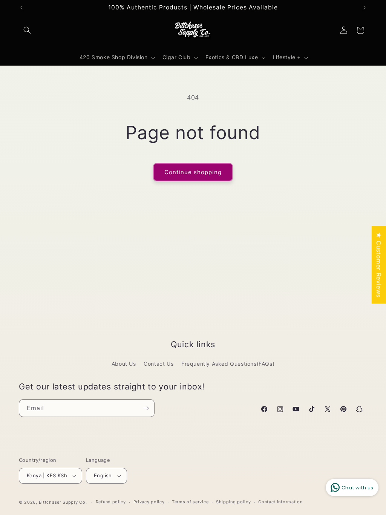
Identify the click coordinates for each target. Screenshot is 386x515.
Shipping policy (233, 501)
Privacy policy (149, 501)
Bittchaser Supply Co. (63, 502)
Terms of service (190, 501)
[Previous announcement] (21, 7)
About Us (124, 363)
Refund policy (111, 501)
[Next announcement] (364, 7)
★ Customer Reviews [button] (379, 264)
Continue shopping (193, 172)
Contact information (280, 501)
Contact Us (158, 363)
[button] (27, 30)
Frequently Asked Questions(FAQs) (227, 363)
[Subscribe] (146, 408)
